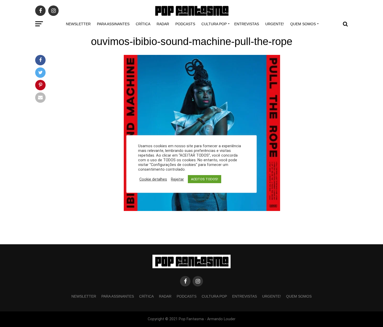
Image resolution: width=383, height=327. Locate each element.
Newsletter (78, 24)
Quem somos (303, 24)
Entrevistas (246, 24)
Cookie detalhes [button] (153, 179)
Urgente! (274, 24)
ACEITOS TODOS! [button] (204, 179)
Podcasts (185, 24)
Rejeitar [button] (177, 179)
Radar (163, 24)
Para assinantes (113, 24)
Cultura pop (214, 24)
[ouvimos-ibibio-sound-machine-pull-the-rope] (202, 209)
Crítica (143, 24)
